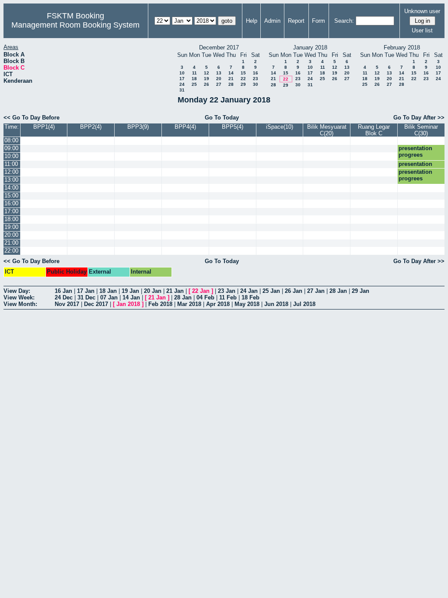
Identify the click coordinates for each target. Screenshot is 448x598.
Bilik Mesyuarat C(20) (326, 130)
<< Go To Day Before (32, 117)
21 (231, 78)
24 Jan (249, 291)
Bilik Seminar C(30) (421, 130)
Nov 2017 (67, 304)
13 (218, 72)
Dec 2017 (96, 304)
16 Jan (63, 291)
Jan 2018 (128, 304)
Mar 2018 (189, 304)
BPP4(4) (185, 126)
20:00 (11, 235)
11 (194, 72)
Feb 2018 (160, 304)
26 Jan (293, 291)
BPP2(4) (91, 126)
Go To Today (222, 117)
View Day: (17, 291)
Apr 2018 (218, 304)
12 (206, 72)
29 (243, 84)
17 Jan (85, 291)
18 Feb (250, 297)
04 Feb (205, 297)
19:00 (11, 227)
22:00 (11, 250)
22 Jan (201, 291)
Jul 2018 (304, 304)
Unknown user (422, 11)
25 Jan (271, 291)
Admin (272, 21)
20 (218, 78)
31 (182, 90)
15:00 (11, 195)
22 (243, 78)
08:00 (11, 140)
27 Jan (316, 291)
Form (318, 21)
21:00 (11, 242)
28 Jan (338, 291)
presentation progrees (415, 151)
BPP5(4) (232, 126)
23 (255, 78)
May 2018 (246, 304)
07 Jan (109, 297)
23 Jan (226, 291)
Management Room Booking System (75, 25)
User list (422, 30)
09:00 (11, 148)
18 (194, 78)
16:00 (11, 203)
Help (251, 21)
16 (255, 72)
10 (182, 72)
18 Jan (108, 291)
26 (206, 84)
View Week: (19, 297)
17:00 (11, 211)
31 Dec (86, 297)
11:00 (11, 164)
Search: (344, 21)
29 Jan (360, 291)
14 (231, 72)
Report (296, 21)
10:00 (11, 156)
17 (182, 78)
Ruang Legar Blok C (374, 130)
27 (218, 84)
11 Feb (228, 297)
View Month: (20, 304)
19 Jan (130, 291)
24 (182, 84)
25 (194, 84)
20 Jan (152, 291)
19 (206, 78)
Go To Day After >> (418, 117)
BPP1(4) (44, 126)
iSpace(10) (279, 126)
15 (243, 72)
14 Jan (131, 297)
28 (231, 84)
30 (255, 84)
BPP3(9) (138, 126)
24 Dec (64, 297)
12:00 (11, 172)
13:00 (11, 179)
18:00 (11, 219)
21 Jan (175, 291)
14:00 (11, 187)
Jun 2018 (276, 304)
